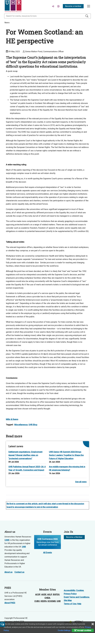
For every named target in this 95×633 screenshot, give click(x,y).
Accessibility (69, 590)
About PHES (9, 603)
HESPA (44, 601)
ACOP (37, 594)
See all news (81, 482)
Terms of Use (70, 604)
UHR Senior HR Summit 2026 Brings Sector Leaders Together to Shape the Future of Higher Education (66, 455)
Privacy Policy (70, 594)
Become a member (73, 6)
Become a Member (74, 537)
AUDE (43, 594)
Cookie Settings (64, 630)
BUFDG (56, 594)
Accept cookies (84, 630)
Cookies (80, 590)
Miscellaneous (21, 424)
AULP (49, 594)
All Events (47, 552)
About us (8, 572)
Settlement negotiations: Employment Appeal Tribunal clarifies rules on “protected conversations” (25, 455)
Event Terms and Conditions (76, 597)
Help (79, 604)
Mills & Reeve (12, 419)
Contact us (19, 572)
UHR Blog (33, 424)
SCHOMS (52, 601)
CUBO (37, 601)
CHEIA (47, 598)
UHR (7, 540)
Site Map (68, 600)
